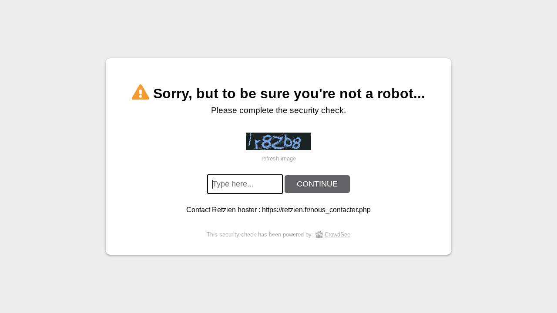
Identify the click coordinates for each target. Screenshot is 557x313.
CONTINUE (317, 184)
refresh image (279, 158)
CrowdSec (337, 234)
